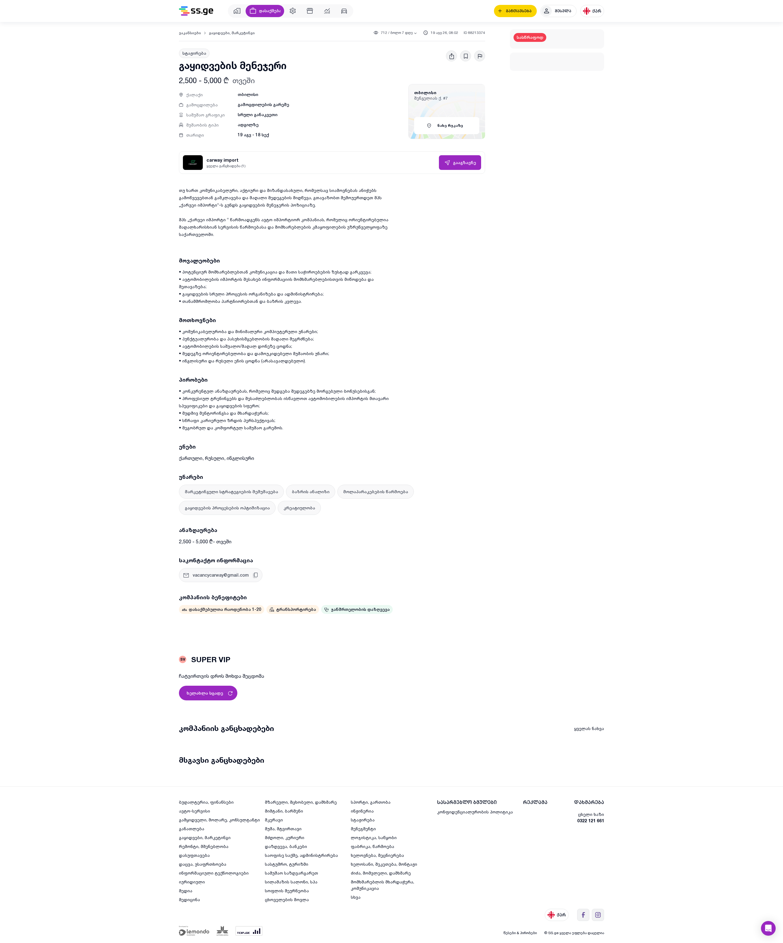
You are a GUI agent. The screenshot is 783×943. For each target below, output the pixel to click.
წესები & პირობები (520, 932)
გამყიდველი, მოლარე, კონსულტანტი (219, 819)
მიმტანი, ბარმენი (284, 810)
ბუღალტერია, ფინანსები (206, 802)
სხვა (356, 897)
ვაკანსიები (190, 33)
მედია (185, 890)
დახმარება (589, 802)
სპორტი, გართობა (371, 802)
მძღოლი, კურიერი (284, 837)
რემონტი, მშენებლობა (203, 846)
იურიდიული (192, 881)
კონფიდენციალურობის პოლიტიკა (475, 811)
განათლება (191, 828)
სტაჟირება (363, 819)
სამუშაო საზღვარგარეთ (291, 872)
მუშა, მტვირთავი (283, 828)
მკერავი (274, 819)
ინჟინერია (362, 810)
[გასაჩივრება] (479, 55)
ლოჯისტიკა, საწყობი (374, 837)
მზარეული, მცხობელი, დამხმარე (301, 802)
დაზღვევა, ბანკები (286, 846)
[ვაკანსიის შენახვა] (465, 55)
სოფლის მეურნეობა (287, 890)
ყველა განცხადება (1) (226, 165)
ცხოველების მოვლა (287, 899)
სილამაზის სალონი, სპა (291, 881)
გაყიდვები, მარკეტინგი (232, 33)
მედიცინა (189, 899)
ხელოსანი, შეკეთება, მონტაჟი (384, 864)
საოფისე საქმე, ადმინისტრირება (301, 855)
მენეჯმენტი (363, 828)
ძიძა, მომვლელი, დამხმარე (381, 872)
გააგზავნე (464, 162)
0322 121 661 (590, 820)
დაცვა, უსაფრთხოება (202, 864)
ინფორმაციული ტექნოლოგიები (214, 872)
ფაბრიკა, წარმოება (372, 846)
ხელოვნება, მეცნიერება (377, 855)
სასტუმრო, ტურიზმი (286, 864)
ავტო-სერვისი (194, 810)
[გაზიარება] (451, 55)
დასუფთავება (194, 855)
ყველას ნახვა (589, 728)
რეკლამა (535, 802)
